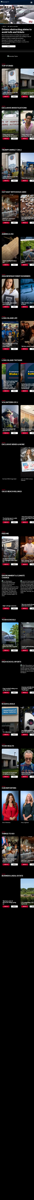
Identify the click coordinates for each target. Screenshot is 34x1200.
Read (8, 46)
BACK (4, 26)
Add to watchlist (13, 26)
